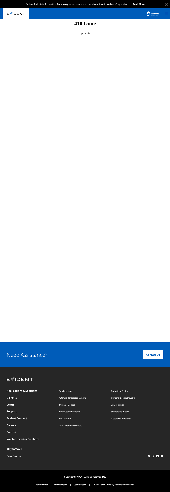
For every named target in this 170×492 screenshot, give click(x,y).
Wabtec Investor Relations (23, 439)
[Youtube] (161, 456)
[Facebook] (148, 456)
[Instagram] (153, 456)
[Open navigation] (166, 13)
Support (12, 411)
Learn (10, 404)
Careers (11, 425)
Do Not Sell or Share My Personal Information (113, 484)
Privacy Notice (60, 484)
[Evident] (16, 13)
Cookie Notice (80, 484)
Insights (12, 397)
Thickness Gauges (67, 404)
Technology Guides (119, 391)
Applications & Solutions (22, 391)
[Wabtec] (152, 13)
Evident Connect (17, 418)
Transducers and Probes (69, 411)
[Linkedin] (157, 456)
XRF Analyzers (65, 418)
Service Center (117, 404)
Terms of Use (42, 484)
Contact (11, 432)
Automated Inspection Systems (72, 397)
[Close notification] (166, 4)
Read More (138, 4)
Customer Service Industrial (123, 397)
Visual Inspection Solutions (70, 425)
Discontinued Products (121, 418)
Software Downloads (120, 411)
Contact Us (153, 355)
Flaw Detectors (65, 391)
